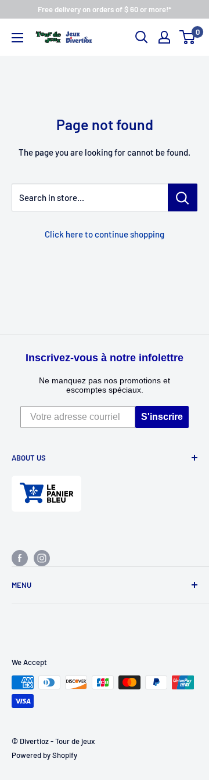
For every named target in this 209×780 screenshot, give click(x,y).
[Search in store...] (182, 197)
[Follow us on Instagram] (42, 557)
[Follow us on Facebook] (20, 557)
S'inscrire (162, 417)
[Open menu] (17, 37)
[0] (188, 37)
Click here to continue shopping (104, 234)
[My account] (164, 37)
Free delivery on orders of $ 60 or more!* (104, 9)
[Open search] (141, 37)
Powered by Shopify (44, 755)
